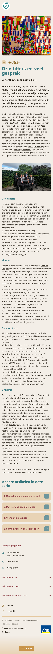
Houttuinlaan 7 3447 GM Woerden (15, 554)
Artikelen (14, 62)
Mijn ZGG (11, 611)
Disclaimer (6, 632)
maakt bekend (18, 89)
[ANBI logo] (46, 629)
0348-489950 (13, 561)
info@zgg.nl (12, 567)
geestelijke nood (34, 146)
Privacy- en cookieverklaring (14, 628)
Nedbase (14, 624)
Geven (10, 605)
